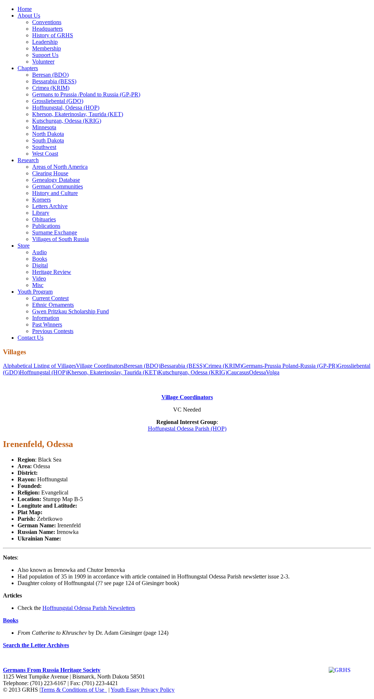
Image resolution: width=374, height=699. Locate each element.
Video (39, 278)
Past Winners (47, 324)
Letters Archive (50, 206)
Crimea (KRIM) (50, 88)
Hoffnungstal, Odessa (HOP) (65, 107)
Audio (39, 252)
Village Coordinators (100, 366)
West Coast (45, 153)
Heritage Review (51, 272)
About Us (29, 15)
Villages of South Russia (60, 239)
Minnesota (44, 127)
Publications (46, 226)
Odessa (257, 372)
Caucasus (238, 372)
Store (24, 245)
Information (45, 318)
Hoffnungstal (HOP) (43, 372)
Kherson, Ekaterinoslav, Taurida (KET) (77, 114)
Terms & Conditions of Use (74, 690)
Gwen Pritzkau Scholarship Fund (70, 311)
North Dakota (48, 134)
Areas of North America (60, 167)
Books (39, 259)
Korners (41, 199)
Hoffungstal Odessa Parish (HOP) (187, 428)
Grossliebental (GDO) (57, 101)
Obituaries (44, 219)
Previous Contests (52, 331)
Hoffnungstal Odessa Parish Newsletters (88, 608)
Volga (272, 372)
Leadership (45, 42)
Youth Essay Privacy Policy (143, 690)
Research (28, 160)
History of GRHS (52, 35)
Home (25, 9)
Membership (46, 48)
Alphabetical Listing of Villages (39, 366)
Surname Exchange (54, 232)
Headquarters (47, 29)
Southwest (44, 147)
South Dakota (48, 140)
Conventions (46, 22)
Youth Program (35, 292)
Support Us (45, 55)
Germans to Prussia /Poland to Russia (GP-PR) (86, 94)
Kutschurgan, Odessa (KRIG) (66, 121)
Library (40, 213)
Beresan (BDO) (50, 75)
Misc (37, 285)
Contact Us (30, 338)
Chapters (28, 68)
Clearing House (50, 173)
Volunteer (43, 61)
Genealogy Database (56, 180)
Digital (40, 265)
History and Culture (55, 193)
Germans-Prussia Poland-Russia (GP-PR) (289, 366)
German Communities (57, 186)
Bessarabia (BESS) (54, 81)
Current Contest (50, 298)
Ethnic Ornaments (53, 305)
